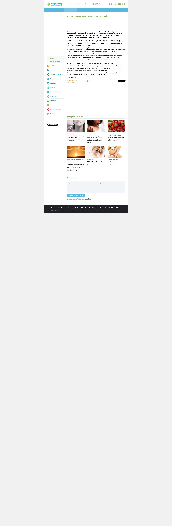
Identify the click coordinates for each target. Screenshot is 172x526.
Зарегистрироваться (100, 4)
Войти (96, 3)
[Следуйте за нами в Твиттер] (113, 4)
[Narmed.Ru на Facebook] (111, 4)
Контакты (75, 207)
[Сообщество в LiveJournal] (117, 4)
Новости (52, 58)
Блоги (53, 207)
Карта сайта (93, 207)
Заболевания (54, 10)
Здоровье (53, 83)
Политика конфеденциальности (110, 207)
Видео (110, 10)
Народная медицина (55, 92)
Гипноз (52, 70)
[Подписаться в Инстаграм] (124, 4)
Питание (60, 207)
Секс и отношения (55, 105)
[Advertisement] (96, 25)
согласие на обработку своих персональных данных (79, 199)
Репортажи (53, 100)
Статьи (70, 10)
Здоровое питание (55, 79)
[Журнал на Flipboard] (119, 4)
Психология (53, 96)
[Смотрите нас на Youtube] (115, 4)
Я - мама (52, 113)
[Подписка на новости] (122, 4)
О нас (67, 207)
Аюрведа (52, 65)
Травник (83, 10)
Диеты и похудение (55, 74)
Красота (52, 87)
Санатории (97, 10)
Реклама (83, 207)
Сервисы (121, 10)
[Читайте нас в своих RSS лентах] (120, 4)
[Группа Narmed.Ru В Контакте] (109, 4)
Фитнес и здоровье (55, 109)
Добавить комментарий (76, 195)
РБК (74, 77)
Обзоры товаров (55, 61)
